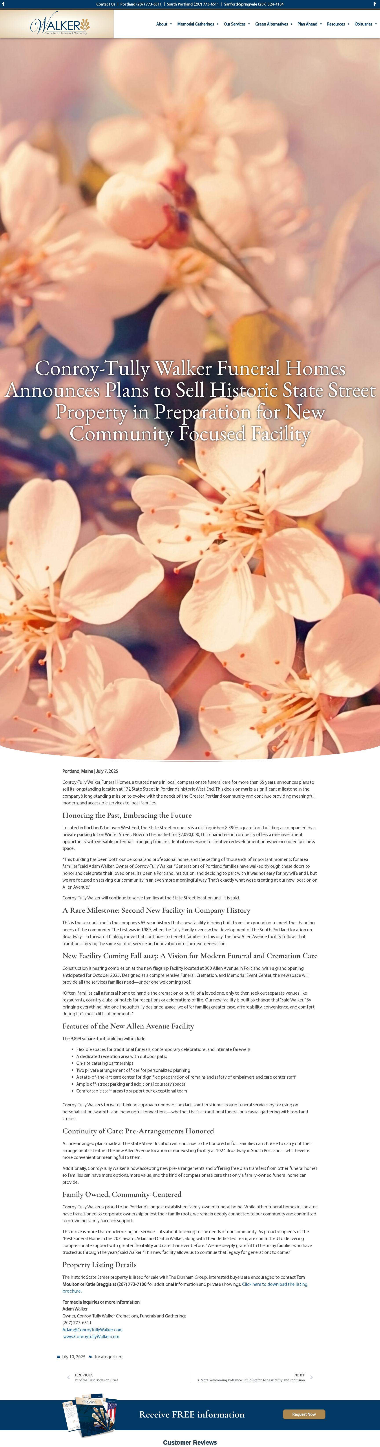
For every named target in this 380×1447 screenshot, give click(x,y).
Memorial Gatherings (195, 24)
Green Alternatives (271, 24)
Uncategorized (107, 1356)
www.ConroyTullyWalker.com (91, 1336)
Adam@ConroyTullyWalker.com (92, 1329)
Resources (336, 24)
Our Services (234, 24)
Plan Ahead (307, 24)
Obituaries (363, 24)
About (161, 24)
